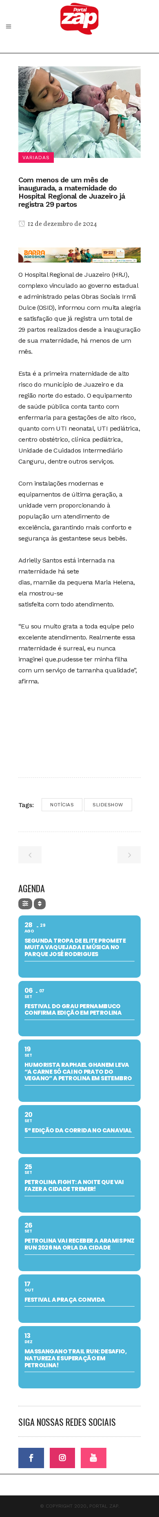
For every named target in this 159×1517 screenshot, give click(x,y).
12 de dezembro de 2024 (61, 224)
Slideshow (108, 805)
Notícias (62, 805)
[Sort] (40, 903)
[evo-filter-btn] (25, 903)
